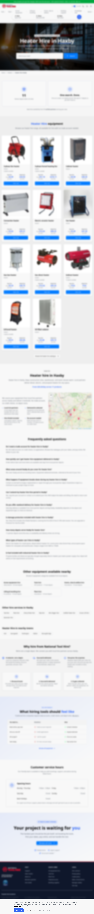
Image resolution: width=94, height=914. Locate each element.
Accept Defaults (31, 910)
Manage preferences (45, 910)
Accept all (19, 910)
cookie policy (18, 906)
